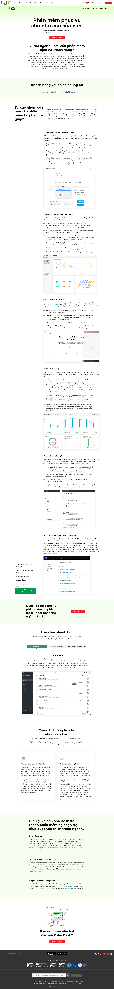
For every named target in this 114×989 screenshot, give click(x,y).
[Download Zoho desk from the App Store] (51, 953)
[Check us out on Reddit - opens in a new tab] (111, 954)
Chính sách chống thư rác (70, 981)
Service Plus (17, 3)
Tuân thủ (46, 981)
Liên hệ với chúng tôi (32, 981)
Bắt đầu (108, 3)
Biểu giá (94, 8)
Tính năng (84, 8)
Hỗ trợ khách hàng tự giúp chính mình (24, 591)
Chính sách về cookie (52, 983)
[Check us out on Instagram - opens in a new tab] (101, 954)
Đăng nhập (100, 3)
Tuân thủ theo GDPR (63, 983)
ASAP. (58, 305)
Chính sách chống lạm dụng (75, 983)
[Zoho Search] (84, 2)
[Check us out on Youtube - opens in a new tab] (104, 954)
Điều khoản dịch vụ (81, 981)
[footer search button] (68, 975)
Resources (103, 8)
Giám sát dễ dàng (21, 580)
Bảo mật (40, 981)
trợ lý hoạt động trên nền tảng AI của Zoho (61, 218)
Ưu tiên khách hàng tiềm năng (23, 585)
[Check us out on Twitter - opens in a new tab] (98, 954)
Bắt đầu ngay (78, 611)
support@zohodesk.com (12, 954)
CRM (30, 3)
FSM (41, 3)
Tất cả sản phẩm (50, 3)
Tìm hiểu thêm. (52, 553)
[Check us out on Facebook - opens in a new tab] (108, 954)
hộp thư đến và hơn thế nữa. (74, 112)
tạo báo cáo (63, 395)
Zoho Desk (62, 935)
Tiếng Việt (91, 3)
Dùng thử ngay (57, 37)
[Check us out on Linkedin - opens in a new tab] (95, 954)
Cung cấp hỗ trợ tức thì (23, 576)
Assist (25, 3)
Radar (70, 886)
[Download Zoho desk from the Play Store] (62, 953)
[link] (41, 3)
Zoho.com (6, 2)
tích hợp (57, 461)
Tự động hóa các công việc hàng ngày (24, 565)
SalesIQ (36, 3)
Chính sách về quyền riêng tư (40, 983)
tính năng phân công (61, 146)
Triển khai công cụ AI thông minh (24, 571)
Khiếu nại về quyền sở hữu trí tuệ (56, 981)
